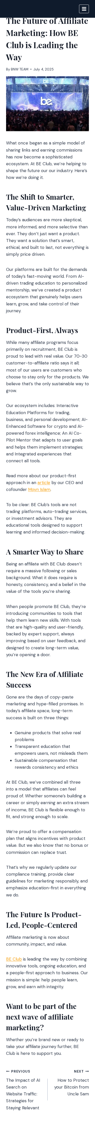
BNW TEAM (19, 69)
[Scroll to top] (81, 1091)
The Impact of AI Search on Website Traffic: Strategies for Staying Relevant (23, 1089)
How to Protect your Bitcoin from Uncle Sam (71, 1083)
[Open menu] (84, 9)
